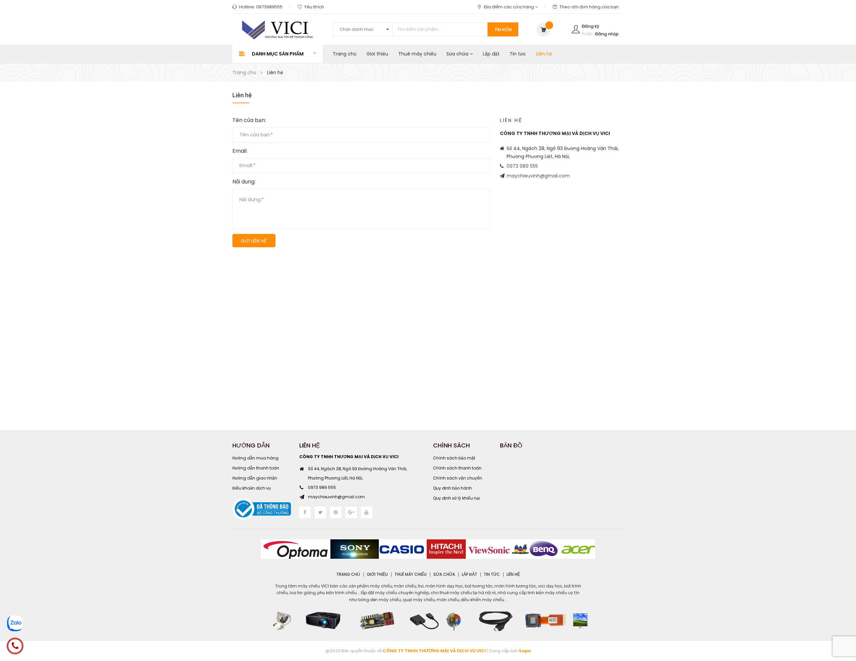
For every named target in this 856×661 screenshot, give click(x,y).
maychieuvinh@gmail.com (538, 175)
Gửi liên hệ (254, 241)
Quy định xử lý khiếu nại (456, 498)
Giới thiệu (377, 53)
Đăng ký (590, 26)
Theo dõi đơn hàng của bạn (589, 7)
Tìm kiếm (503, 29)
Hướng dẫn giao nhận (254, 478)
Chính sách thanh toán (457, 468)
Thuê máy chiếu (417, 53)
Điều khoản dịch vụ (251, 488)
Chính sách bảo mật (454, 458)
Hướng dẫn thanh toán (255, 468)
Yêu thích (314, 7)
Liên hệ (544, 53)
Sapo (525, 651)
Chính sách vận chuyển (457, 478)
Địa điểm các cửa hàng (509, 7)
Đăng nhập (607, 34)
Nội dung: (243, 181)
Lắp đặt (491, 53)
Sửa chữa (458, 53)
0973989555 (269, 7)
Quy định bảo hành (452, 488)
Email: (239, 151)
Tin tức (518, 53)
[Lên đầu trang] (842, 619)
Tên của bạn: (249, 120)
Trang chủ (344, 53)
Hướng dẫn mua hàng (255, 458)
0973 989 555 (522, 166)
